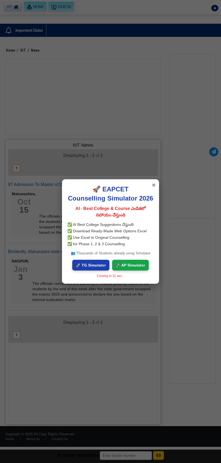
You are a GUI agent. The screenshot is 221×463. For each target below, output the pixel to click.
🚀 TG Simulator (91, 265)
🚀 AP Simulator (130, 265)
